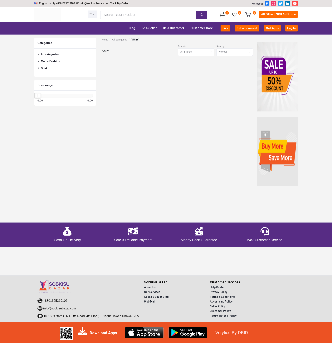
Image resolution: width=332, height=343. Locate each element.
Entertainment (247, 28)
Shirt (43, 68)
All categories (49, 54)
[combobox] (196, 52)
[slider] (37, 95)
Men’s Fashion (50, 61)
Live (225, 28)
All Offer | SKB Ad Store (278, 14)
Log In (291, 28)
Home (105, 39)
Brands (182, 46)
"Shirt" (135, 39)
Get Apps (272, 28)
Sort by (220, 46)
